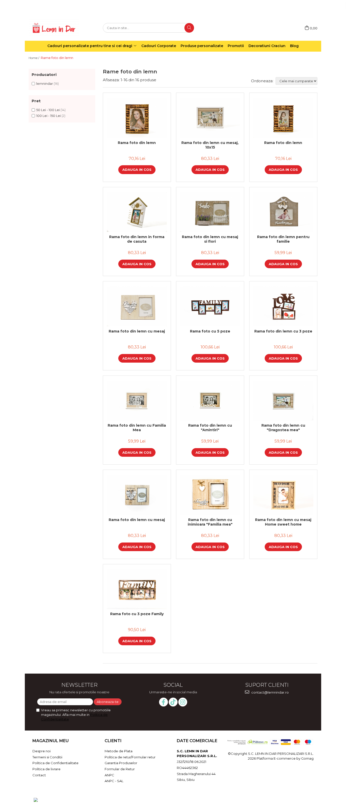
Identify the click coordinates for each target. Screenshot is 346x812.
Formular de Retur (120, 769)
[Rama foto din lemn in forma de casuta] (137, 212)
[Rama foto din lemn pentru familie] (283, 212)
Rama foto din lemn (137, 142)
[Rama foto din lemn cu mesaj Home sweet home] (283, 495)
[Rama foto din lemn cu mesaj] (137, 306)
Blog (294, 46)
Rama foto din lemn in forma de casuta (136, 239)
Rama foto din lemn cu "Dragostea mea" (283, 427)
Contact (39, 775)
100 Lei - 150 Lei (48, 116)
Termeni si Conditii (47, 757)
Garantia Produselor (121, 763)
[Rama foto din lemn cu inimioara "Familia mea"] (210, 495)
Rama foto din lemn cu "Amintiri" (210, 427)
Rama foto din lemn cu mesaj (137, 331)
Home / (34, 58)
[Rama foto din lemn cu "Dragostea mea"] (283, 401)
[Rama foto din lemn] (137, 118)
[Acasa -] (54, 28)
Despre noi (41, 751)
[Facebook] (163, 702)
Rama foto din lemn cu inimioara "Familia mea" (210, 522)
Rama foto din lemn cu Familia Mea (137, 427)
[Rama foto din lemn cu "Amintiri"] (210, 401)
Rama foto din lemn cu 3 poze (283, 331)
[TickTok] (173, 702)
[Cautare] (189, 28)
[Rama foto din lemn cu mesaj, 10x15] (210, 118)
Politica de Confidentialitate (55, 763)
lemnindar (44, 83)
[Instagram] (182, 702)
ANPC (109, 775)
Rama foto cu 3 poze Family (137, 614)
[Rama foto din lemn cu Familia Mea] (137, 401)
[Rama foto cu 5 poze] (210, 306)
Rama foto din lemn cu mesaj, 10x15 (210, 145)
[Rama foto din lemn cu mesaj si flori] (210, 212)
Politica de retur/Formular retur (130, 757)
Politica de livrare (46, 769)
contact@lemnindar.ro (270, 692)
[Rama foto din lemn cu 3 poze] (283, 306)
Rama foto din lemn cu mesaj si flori (210, 239)
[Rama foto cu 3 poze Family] (137, 589)
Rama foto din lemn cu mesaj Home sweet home (283, 522)
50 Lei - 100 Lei (48, 110)
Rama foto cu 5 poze (210, 331)
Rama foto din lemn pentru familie (283, 239)
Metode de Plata (118, 751)
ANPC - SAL (114, 781)
